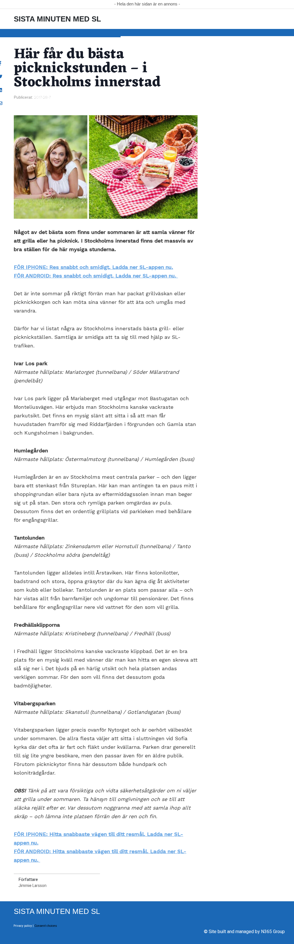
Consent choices (45, 926)
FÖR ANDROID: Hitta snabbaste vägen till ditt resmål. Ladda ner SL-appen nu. (100, 855)
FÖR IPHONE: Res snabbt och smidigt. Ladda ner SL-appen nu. (93, 267)
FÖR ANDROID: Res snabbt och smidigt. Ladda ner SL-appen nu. (96, 276)
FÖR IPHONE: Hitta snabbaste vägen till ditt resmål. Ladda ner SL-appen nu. (98, 838)
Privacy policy (22, 926)
